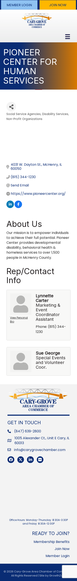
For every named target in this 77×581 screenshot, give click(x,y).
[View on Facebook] (18, 206)
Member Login (58, 555)
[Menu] (67, 36)
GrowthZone (58, 576)
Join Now (62, 548)
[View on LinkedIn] (10, 206)
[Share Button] (11, 106)
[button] (19, 5)
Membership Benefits (52, 541)
